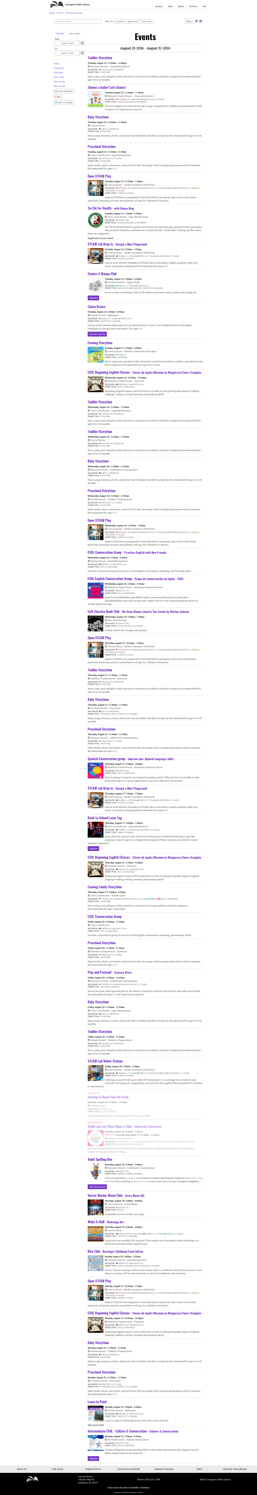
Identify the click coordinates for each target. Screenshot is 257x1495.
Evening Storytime (100, 342)
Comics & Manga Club (102, 273)
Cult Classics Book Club (138, 611)
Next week (59, 76)
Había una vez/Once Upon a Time (124, 1126)
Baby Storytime (98, 116)
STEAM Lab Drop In (117, 243)
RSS (59, 96)
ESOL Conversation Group (127, 552)
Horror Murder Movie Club (116, 1195)
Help (199, 1469)
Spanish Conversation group (131, 758)
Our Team (57, 1469)
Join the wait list (97, 334)
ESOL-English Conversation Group (136, 578)
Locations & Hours (128, 1469)
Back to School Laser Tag (105, 817)
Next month (59, 86)
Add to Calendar (65, 102)
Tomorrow (59, 68)
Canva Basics (96, 306)
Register (93, 298)
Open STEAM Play (99, 176)
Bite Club (115, 1251)
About (181, 6)
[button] (196, 21)
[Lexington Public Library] (32, 1479)
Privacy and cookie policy (117, 1487)
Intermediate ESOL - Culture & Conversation (133, 1430)
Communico (145, 1487)
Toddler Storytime (100, 57)
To (56, 48)
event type (146, 21)
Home (52, 12)
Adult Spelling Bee (100, 1159)
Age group (133, 21)
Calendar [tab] (60, 33)
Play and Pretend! (110, 972)
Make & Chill (106, 1221)
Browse (159, 6)
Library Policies (164, 1469)
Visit (170, 6)
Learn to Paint (97, 1401)
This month (59, 81)
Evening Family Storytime (105, 886)
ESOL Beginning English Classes (144, 372)
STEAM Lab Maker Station (105, 1060)
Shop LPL (22, 1469)
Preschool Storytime (102, 146)
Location (120, 21)
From (57, 39)
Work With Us (93, 1469)
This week (58, 72)
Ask (204, 6)
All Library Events (74, 12)
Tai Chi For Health (111, 208)
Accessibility (134, 1487)
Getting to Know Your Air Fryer (108, 1096)
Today (189, 21)
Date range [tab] (74, 33)
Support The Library (235, 1469)
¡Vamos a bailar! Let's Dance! (107, 87)
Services (193, 6)
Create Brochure (65, 91)
